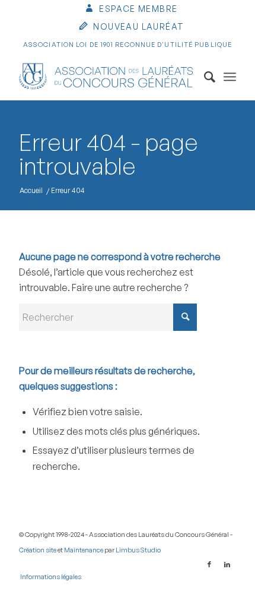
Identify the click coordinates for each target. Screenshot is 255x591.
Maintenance (83, 550)
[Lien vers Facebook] (209, 564)
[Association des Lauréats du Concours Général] (105, 76)
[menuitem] (130, 9)
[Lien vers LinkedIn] (227, 564)
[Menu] (230, 76)
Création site (37, 550)
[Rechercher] (203, 76)
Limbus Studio (138, 550)
